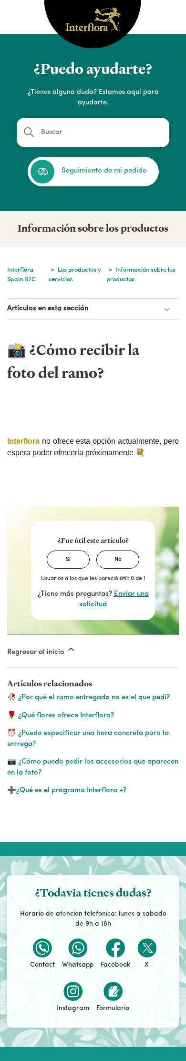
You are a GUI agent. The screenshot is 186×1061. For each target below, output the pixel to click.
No (118, 559)
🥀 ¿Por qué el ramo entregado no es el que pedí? (88, 697)
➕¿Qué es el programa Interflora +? (66, 790)
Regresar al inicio (36, 652)
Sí (68, 559)
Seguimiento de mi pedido (104, 170)
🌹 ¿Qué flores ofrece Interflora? (60, 715)
